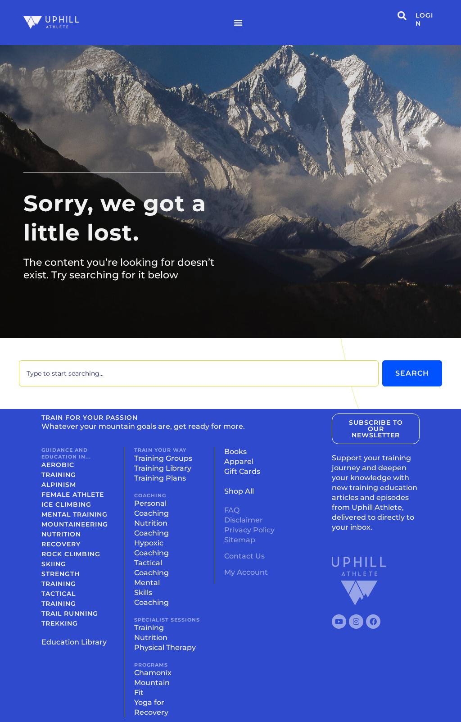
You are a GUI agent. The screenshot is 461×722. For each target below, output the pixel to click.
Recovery (61, 544)
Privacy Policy (249, 530)
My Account (246, 572)
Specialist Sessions (167, 620)
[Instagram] (356, 621)
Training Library (162, 468)
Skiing (53, 564)
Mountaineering (74, 524)
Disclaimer (243, 520)
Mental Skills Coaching (151, 592)
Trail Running (69, 613)
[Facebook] (373, 621)
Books (235, 451)
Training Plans (160, 478)
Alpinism (58, 485)
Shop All (239, 491)
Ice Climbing (66, 504)
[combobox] (199, 373)
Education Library (74, 642)
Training (149, 627)
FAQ (232, 510)
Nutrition (61, 534)
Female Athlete (72, 494)
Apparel (238, 461)
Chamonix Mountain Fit (153, 682)
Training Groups (163, 458)
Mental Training (74, 514)
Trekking (59, 623)
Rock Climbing (70, 554)
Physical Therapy (165, 647)
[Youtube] (339, 621)
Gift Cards (242, 471)
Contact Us (244, 556)
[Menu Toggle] (238, 22)
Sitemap (239, 540)
